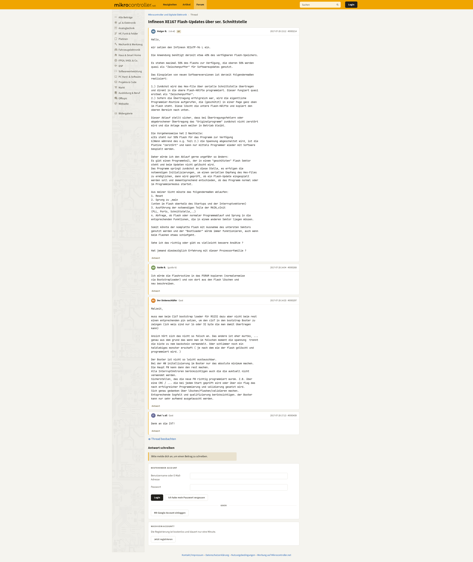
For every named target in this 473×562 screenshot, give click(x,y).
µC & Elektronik (127, 23)
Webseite (124, 104)
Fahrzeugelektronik (129, 50)
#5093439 (292, 415)
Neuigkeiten (170, 5)
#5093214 (292, 31)
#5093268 (292, 267)
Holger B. (162, 31)
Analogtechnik (127, 28)
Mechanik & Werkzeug (131, 44)
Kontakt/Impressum (192, 555)
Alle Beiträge (126, 17)
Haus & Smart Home (130, 55)
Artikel (187, 5)
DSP (121, 66)
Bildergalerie (126, 113)
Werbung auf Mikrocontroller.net (274, 555)
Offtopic (123, 98)
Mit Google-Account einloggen (169, 513)
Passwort (156, 487)
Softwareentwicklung (130, 71)
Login (351, 4)
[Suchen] (337, 4)
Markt (122, 88)
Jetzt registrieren (163, 539)
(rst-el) (172, 31)
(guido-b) (172, 267)
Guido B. (161, 267)
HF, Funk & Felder (128, 34)
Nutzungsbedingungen (243, 555)
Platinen (123, 39)
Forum (200, 5)
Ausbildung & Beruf (129, 93)
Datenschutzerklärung (217, 555)
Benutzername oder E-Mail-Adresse (166, 477)
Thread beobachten (163, 439)
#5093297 (292, 300)
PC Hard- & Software (130, 77)
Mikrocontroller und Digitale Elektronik (167, 14)
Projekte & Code (127, 82)
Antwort (156, 258)
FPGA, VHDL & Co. (128, 61)
